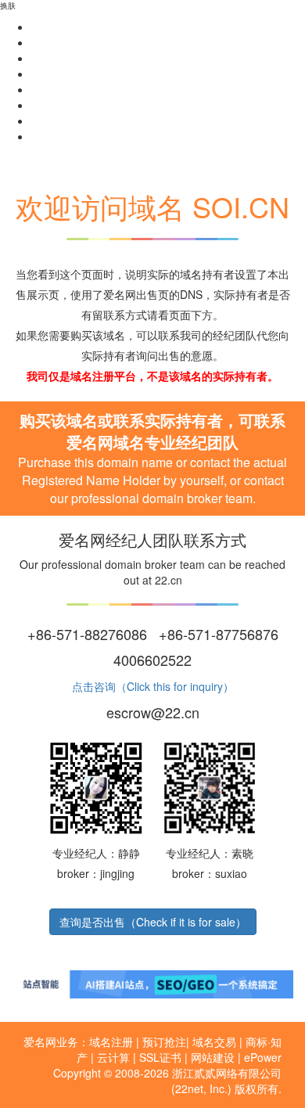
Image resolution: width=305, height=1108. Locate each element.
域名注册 (111, 1041)
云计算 (113, 1057)
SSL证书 (160, 1057)
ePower (263, 1057)
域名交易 (214, 1041)
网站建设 (213, 1057)
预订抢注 (164, 1041)
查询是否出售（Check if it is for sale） (152, 922)
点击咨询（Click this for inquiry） (153, 686)
